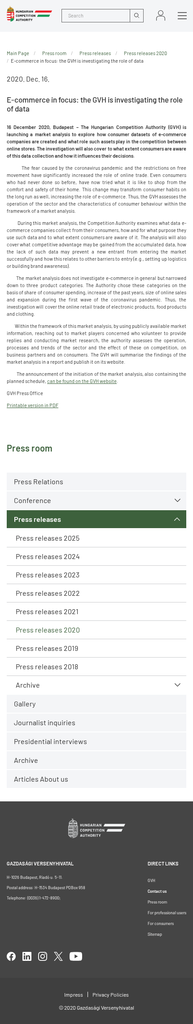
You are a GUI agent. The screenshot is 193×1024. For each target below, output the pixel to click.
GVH (151, 880)
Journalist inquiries (44, 722)
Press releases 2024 (48, 556)
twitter (58, 956)
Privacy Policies (110, 994)
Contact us (157, 891)
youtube (76, 956)
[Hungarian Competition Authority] (29, 13)
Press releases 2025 (47, 538)
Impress (73, 994)
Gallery (24, 703)
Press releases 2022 (48, 593)
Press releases (37, 519)
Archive (28, 684)
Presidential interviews (50, 741)
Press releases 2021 (47, 611)
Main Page (18, 53)
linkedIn (26, 956)
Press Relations (38, 481)
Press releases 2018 (47, 666)
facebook (11, 956)
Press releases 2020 (48, 629)
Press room (54, 53)
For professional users (167, 912)
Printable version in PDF (32, 405)
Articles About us (41, 778)
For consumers (161, 923)
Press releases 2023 (47, 574)
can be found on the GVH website (82, 381)
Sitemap (155, 934)
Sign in (161, 15)
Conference (32, 500)
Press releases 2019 (47, 648)
